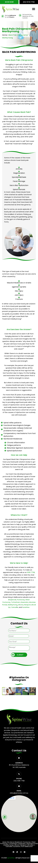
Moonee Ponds (32, 843)
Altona (20, 605)
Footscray (21, 600)
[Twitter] (17, 852)
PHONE (19, 778)
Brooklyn (31, 845)
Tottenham (15, 602)
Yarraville (14, 607)
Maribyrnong (12, 605)
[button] (33, 9)
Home (4, 35)
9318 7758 (31, 572)
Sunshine (25, 607)
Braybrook (12, 600)
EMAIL (19, 791)
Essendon (24, 602)
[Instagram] (20, 852)
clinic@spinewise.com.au (19, 793)
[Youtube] (24, 852)
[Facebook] (13, 852)
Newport (27, 605)
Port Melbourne (27, 846)
